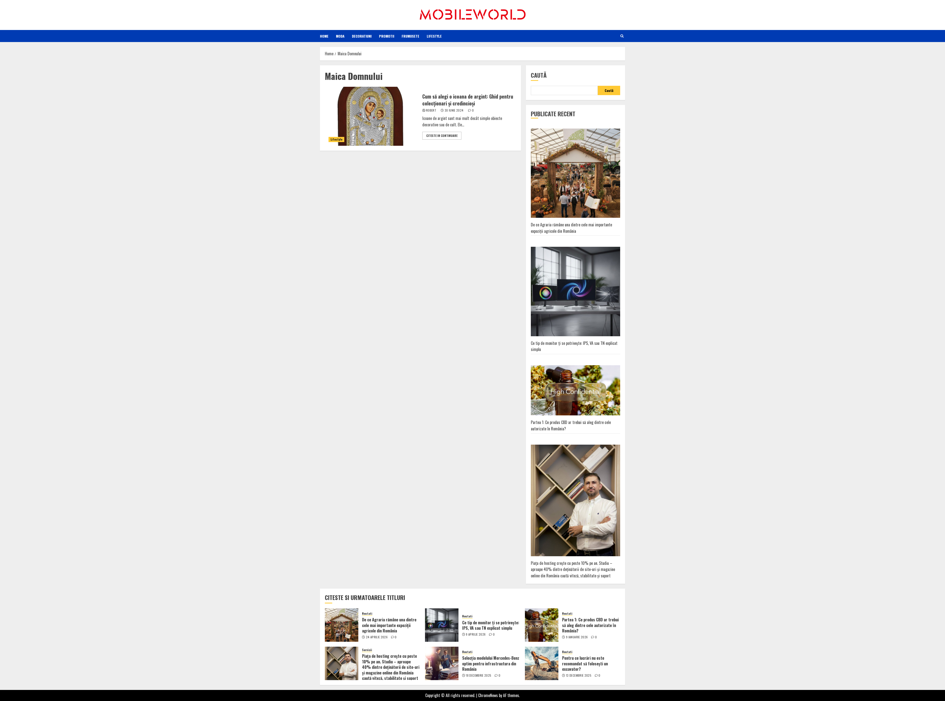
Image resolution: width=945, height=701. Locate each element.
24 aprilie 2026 (377, 637)
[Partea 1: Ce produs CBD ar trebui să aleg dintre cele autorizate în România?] (541, 625)
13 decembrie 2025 (578, 675)
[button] (622, 36)
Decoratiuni (362, 36)
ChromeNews (488, 695)
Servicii (367, 650)
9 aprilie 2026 (476, 634)
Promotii (386, 36)
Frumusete (410, 36)
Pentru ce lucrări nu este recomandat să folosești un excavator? (585, 663)
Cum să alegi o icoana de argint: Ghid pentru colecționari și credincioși (467, 100)
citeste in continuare (441, 135)
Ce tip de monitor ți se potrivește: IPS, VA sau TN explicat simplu (574, 346)
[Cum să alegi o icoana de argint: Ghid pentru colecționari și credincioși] (372, 116)
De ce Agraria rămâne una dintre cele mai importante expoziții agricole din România (571, 228)
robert (431, 110)
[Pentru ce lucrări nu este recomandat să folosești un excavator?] (541, 663)
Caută (539, 75)
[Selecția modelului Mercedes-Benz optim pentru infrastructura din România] (441, 663)
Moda (340, 36)
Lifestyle (434, 36)
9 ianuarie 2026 (577, 637)
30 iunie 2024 (454, 110)
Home (324, 36)
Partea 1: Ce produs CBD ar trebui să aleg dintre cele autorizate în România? (590, 625)
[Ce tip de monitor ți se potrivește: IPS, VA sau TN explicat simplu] (441, 625)
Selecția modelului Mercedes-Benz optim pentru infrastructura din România (490, 663)
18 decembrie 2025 (478, 675)
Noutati (367, 613)
